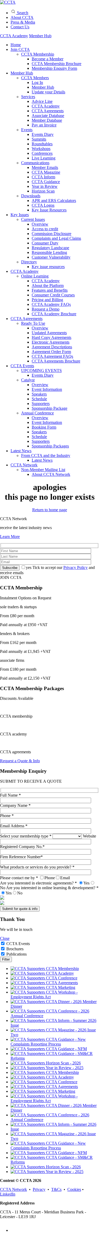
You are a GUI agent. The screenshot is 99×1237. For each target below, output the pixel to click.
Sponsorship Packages (50, 446)
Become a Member (47, 59)
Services (28, 96)
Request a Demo (45, 309)
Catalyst (28, 380)
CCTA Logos (43, 205)
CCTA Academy (14, 36)
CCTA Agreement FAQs (52, 356)
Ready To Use (33, 323)
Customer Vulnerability (51, 257)
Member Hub (40, 36)
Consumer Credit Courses (53, 295)
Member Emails (45, 167)
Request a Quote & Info (20, 761)
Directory (29, 262)
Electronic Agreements (50, 342)
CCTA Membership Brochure (56, 63)
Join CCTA (20, 49)
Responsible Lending (49, 252)
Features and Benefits (50, 290)
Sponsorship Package (49, 408)
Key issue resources (48, 266)
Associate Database (48, 115)
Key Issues (20, 214)
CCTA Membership (37, 54)
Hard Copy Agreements (51, 337)
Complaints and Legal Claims (56, 238)
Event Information (47, 389)
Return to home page (49, 510)
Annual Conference (37, 413)
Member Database (47, 120)
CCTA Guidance (46, 181)
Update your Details (48, 92)
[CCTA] (8, 2)
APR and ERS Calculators (54, 200)
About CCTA (22, 17)
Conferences (42, 153)
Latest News (21, 451)
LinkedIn (7, 1194)
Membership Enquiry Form (54, 68)
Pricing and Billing (47, 299)
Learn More (10, 536)
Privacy (39, 1189)
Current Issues (33, 219)
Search (22, 12)
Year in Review (45, 186)
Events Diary (43, 134)
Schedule (39, 399)
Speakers (39, 394)
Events (26, 129)
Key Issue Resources (49, 210)
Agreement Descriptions (52, 347)
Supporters (41, 403)
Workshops (41, 148)
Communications (35, 163)
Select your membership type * (26, 836)
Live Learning (43, 158)
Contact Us (20, 27)
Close (5, 938)
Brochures (14, 949)
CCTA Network (24, 465)
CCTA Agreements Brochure (56, 361)
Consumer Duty (45, 243)
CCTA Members (35, 78)
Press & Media (23, 22)
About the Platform (48, 285)
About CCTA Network (51, 474)
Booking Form (44, 427)
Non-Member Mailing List (43, 469)
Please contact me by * (35, 878)
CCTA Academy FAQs (51, 304)
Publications (16, 954)
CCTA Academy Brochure (54, 314)
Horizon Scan (43, 191)
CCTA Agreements (48, 111)
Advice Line (42, 101)
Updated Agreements (49, 332)
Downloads (30, 196)
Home (16, 44)
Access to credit (45, 229)
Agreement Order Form (51, 351)
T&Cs (56, 1189)
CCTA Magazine (46, 172)
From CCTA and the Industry (45, 455)
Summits (39, 139)
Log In (37, 82)
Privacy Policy (75, 567)
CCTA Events (22, 366)
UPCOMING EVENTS (41, 370)
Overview (40, 224)
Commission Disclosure (51, 233)
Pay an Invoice (44, 125)
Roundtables (42, 144)
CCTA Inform (43, 177)
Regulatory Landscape (50, 248)
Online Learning (35, 276)
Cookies (74, 1189)
